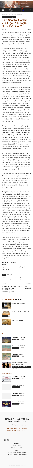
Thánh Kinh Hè (15, 387)
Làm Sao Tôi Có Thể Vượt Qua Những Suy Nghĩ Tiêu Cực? (15, 277)
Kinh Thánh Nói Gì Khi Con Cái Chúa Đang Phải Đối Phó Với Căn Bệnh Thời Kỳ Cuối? (9, 289)
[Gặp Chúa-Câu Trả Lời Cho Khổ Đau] (6, 314)
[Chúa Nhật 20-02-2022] (6, 379)
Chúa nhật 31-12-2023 (18, 402)
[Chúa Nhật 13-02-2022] (6, 396)
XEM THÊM (18, 300)
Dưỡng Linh (20, 14)
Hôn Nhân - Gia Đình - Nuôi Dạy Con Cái (20, 367)
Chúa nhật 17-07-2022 (18, 346)
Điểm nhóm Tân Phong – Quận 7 (16, 430)
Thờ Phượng (15, 339)
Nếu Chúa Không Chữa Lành (9, 279)
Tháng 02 (20, 279)
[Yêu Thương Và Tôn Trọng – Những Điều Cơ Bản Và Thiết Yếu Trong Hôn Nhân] (6, 365)
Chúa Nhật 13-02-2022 (18, 393)
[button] (3, 10)
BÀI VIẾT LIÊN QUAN (8, 300)
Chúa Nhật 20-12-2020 (18, 337)
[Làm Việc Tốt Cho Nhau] (6, 305)
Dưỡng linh (14, 274)
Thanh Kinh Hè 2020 (18, 385)
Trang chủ (4, 14)
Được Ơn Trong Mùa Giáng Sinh (24, 287)
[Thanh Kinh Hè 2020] (6, 387)
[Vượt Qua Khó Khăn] (6, 322)
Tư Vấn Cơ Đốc (12, 14)
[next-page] (6, 329)
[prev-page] (3, 329)
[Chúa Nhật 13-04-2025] (6, 356)
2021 (8, 274)
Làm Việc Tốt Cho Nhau (18, 303)
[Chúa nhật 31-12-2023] (6, 404)
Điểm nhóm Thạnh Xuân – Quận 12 (17, 428)
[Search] (30, 10)
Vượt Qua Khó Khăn (17, 320)
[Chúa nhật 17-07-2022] (6, 348)
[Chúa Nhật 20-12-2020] (6, 340)
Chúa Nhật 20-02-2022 (18, 376)
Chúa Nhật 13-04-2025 (18, 354)
